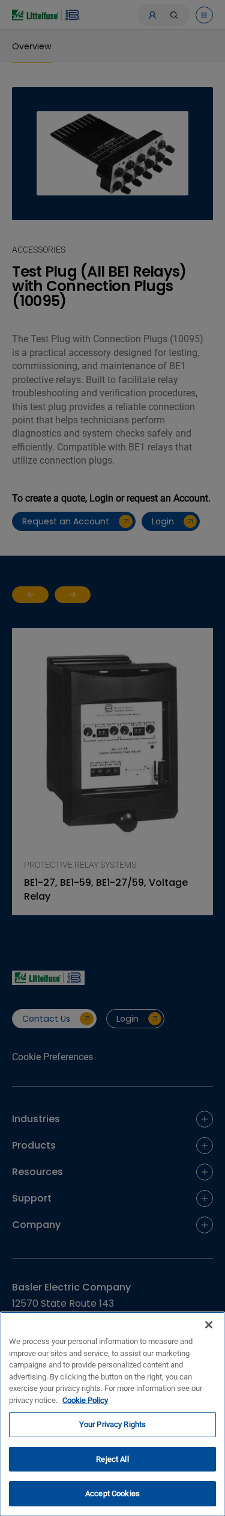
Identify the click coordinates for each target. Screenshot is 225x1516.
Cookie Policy (85, 1400)
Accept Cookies (112, 1493)
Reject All (112, 1459)
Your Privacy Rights (112, 1424)
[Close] (209, 1325)
